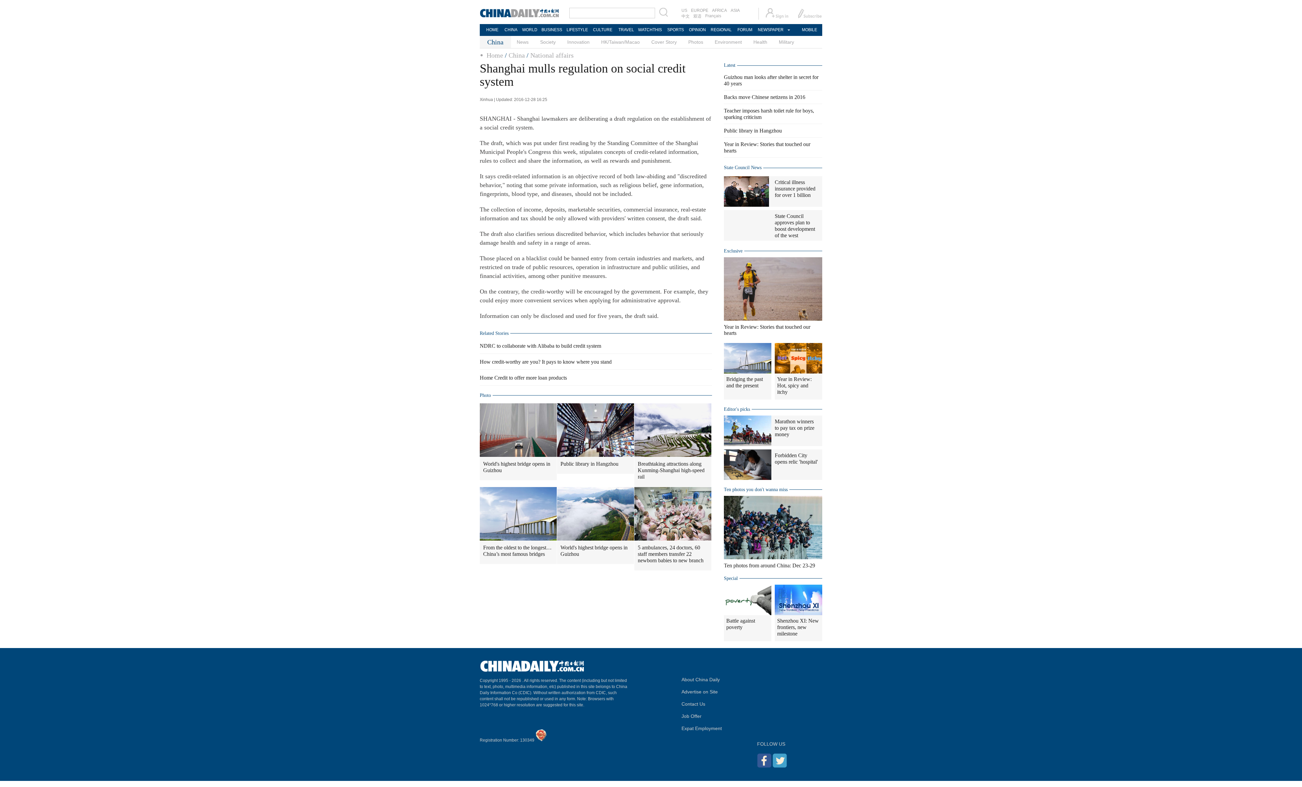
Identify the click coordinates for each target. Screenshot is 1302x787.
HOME (492, 29)
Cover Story (664, 42)
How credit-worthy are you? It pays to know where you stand (546, 362)
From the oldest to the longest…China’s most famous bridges (517, 551)
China (517, 55)
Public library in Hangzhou (589, 464)
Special (731, 578)
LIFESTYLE (577, 29)
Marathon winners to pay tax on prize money (794, 428)
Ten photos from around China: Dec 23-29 (769, 565)
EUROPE (699, 10)
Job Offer (692, 716)
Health (760, 42)
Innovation (578, 42)
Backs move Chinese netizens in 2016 (764, 97)
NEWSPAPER (770, 29)
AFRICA (719, 10)
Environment (728, 42)
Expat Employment (702, 728)
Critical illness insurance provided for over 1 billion (795, 188)
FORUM (744, 29)
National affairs (552, 55)
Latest (729, 65)
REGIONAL (721, 29)
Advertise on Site (700, 691)
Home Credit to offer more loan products (523, 378)
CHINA (511, 29)
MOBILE (809, 29)
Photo (485, 395)
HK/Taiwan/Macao (620, 42)
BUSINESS (551, 29)
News (523, 42)
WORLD (529, 29)
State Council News (743, 167)
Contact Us (693, 704)
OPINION (697, 29)
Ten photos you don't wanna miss (756, 489)
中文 (686, 16)
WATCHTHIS (650, 29)
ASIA (735, 10)
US (684, 10)
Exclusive (733, 251)
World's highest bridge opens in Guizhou (516, 467)
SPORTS (675, 29)
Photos (695, 42)
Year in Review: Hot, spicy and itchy (794, 385)
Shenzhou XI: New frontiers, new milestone (798, 627)
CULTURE (602, 29)
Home (495, 55)
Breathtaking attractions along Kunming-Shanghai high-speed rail (671, 470)
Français (713, 16)
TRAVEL (626, 29)
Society (548, 42)
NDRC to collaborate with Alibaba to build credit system (540, 346)
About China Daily (701, 679)
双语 (697, 16)
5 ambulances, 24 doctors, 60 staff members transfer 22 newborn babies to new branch (671, 554)
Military (786, 42)
